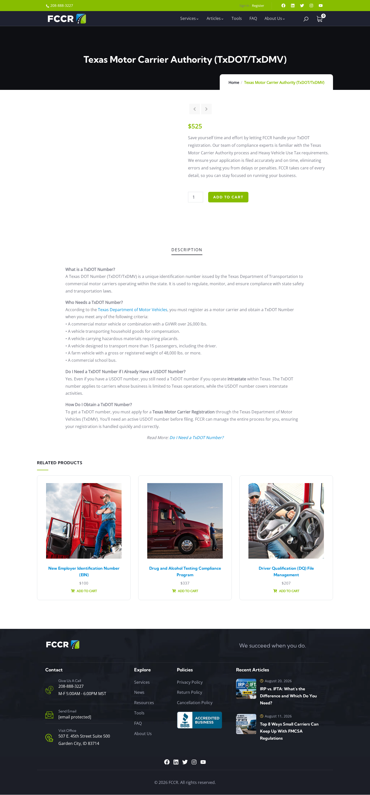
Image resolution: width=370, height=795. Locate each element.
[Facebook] (283, 6)
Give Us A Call (69, 680)
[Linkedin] (293, 6)
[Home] (66, 18)
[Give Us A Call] (49, 690)
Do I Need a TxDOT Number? (196, 437)
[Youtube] (321, 6)
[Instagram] (311, 6)
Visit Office (67, 730)
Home (234, 82)
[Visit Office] (49, 738)
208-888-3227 (71, 686)
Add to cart (228, 197)
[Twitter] (302, 6)
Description (186, 249)
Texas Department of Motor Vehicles (132, 309)
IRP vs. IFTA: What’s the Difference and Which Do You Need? (288, 695)
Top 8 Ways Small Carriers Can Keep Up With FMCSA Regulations (289, 731)
